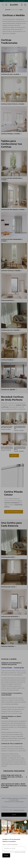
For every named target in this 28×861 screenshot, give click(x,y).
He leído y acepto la (15, 851)
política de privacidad (20, 851)
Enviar (6, 855)
